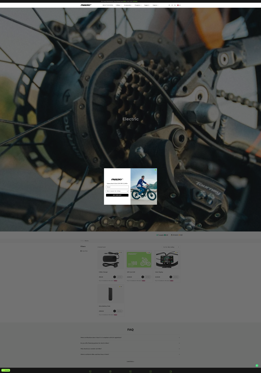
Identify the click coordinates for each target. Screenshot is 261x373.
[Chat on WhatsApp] (257, 365)
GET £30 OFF (117, 195)
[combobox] (117, 191)
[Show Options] (127, 191)
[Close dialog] (155, 170)
